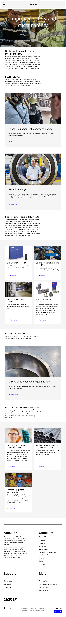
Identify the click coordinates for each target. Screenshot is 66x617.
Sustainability (43, 549)
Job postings (43, 590)
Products (42, 540)
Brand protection (45, 578)
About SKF (42, 537)
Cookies (23, 613)
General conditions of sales (37, 610)
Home (7, 11)
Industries (13, 11)
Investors (42, 558)
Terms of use (32, 608)
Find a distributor (10, 578)
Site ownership (24, 610)
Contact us (7, 587)
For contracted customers (48, 584)
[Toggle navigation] (4, 4)
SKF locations (8, 584)
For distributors (44, 587)
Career (41, 561)
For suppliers (43, 581)
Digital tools (8, 581)
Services (42, 543)
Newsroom (42, 564)
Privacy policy (41, 608)
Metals (19, 11)
